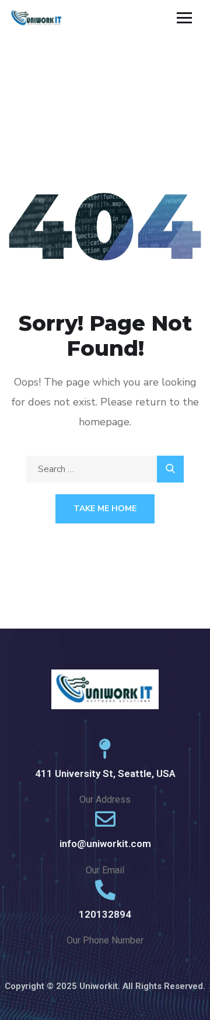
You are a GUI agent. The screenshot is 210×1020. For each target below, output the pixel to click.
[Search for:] (105, 469)
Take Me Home (105, 508)
